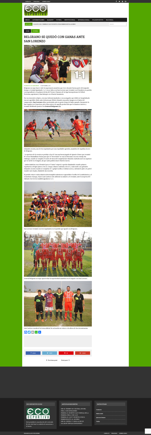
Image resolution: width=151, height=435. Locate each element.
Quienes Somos (46, 1)
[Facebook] (116, 1)
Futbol (59, 20)
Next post (64, 360)
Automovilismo (38, 20)
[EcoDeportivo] (75, 10)
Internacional (83, 20)
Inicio (27, 20)
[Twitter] (119, 1)
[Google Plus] (125, 1)
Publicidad (36, 1)
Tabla (98, 421)
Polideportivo (97, 20)
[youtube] (122, 1)
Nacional (109, 20)
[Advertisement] (58, 341)
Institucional (69, 20)
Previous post (52, 360)
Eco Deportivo (34, 85)
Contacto (28, 1)
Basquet (50, 20)
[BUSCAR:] (117, 24)
